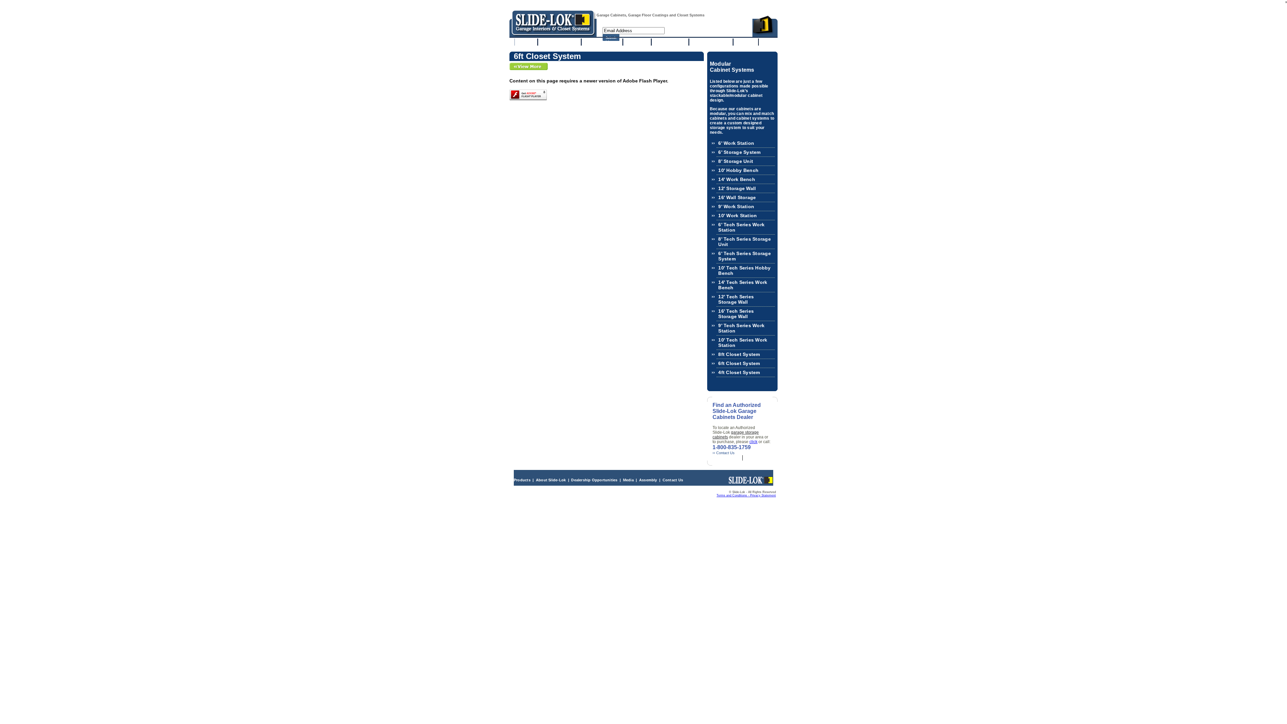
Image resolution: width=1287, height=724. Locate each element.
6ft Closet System (739, 363)
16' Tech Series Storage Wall (736, 313)
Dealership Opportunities (594, 480)
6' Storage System (739, 152)
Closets (746, 42)
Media (628, 480)
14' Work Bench (736, 179)
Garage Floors (670, 42)
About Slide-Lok (551, 480)
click (753, 441)
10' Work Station (737, 215)
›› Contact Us (724, 453)
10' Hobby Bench (738, 170)
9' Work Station (736, 206)
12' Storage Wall (737, 188)
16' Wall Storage (737, 197)
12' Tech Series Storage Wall (736, 299)
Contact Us (673, 480)
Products (522, 480)
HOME (526, 42)
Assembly (648, 480)
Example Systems (559, 42)
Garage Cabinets (602, 42)
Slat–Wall (637, 42)
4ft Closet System (739, 372)
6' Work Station (736, 143)
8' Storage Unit (735, 161)
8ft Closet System (739, 354)
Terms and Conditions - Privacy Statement (746, 495)
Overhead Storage (711, 42)
